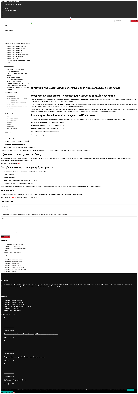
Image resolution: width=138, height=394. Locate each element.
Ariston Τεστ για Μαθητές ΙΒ (11, 263)
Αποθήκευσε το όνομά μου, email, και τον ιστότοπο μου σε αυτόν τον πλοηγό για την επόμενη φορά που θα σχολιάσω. (35, 214)
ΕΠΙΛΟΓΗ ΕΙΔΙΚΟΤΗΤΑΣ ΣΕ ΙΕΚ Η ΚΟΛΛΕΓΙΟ (17, 85)
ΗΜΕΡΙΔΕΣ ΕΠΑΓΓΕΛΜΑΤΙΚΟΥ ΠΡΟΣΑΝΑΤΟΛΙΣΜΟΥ (19, 87)
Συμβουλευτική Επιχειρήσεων (12, 246)
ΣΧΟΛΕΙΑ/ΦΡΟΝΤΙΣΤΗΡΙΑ (13, 128)
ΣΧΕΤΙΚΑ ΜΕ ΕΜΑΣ (8, 30)
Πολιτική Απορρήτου (7, 392)
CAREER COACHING (8, 66)
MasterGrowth (35, 92)
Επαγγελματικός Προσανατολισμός (13, 244)
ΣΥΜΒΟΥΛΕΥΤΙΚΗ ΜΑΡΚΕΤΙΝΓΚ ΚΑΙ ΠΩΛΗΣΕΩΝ (18, 98)
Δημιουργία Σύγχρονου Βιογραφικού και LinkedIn (17, 306)
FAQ (8, 40)
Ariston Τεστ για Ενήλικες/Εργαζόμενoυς (15, 269)
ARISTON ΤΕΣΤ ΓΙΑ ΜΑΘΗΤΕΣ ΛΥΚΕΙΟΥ (16, 48)
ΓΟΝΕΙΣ (8, 116)
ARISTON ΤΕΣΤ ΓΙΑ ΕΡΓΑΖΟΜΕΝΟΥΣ (15, 56)
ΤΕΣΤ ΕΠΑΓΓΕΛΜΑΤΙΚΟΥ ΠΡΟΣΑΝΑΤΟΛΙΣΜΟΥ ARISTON (17, 43)
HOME (5, 25)
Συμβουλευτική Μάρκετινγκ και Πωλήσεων (15, 248)
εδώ (18, 163)
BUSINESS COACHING (12, 96)
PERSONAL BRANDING (12, 100)
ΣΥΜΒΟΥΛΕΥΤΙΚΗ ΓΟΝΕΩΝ (13, 71)
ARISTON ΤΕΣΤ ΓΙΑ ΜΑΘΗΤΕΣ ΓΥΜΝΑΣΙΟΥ (16, 46)
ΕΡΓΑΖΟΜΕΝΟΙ (10, 124)
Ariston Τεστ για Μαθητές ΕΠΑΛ (12, 265)
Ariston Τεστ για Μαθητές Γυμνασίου (14, 259)
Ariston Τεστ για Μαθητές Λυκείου (13, 261)
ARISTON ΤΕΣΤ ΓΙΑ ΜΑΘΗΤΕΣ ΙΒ (14, 50)
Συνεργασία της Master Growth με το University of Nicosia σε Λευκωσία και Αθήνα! (31, 334)
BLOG (8, 38)
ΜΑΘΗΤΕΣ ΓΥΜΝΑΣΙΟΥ (12, 118)
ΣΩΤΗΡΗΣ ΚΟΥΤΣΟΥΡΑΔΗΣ (13, 36)
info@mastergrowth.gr (10, 10)
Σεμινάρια (6, 250)
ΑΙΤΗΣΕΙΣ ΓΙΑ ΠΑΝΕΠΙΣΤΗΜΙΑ (14, 81)
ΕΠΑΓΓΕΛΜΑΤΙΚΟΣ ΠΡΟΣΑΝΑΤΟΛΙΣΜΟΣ (16, 69)
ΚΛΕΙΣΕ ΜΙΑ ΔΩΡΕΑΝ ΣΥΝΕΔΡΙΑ (12, 252)
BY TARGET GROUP (8, 113)
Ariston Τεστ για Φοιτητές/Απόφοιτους (14, 267)
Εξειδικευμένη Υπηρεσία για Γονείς (15, 380)
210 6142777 (7, 8)
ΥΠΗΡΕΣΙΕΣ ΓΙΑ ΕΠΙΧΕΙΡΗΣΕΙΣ (11, 92)
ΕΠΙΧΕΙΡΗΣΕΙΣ (10, 126)
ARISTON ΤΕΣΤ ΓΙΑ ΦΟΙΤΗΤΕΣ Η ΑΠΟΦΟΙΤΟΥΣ (18, 54)
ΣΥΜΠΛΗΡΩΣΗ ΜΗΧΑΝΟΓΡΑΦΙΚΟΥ (15, 79)
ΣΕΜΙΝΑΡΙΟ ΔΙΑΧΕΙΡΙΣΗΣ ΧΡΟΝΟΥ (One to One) (18, 83)
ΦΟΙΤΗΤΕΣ (9, 122)
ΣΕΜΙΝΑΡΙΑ (9, 89)
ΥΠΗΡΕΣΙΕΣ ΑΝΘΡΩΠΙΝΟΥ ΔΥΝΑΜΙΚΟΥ (16, 110)
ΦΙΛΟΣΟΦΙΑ (10, 34)
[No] (14, 392)
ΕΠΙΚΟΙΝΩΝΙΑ (7, 132)
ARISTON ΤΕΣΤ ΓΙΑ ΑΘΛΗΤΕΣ (13, 58)
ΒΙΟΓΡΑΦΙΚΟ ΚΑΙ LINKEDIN (13, 77)
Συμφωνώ (130, 389)
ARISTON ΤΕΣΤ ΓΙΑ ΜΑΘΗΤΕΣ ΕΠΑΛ (15, 52)
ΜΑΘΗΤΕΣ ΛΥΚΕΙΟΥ (11, 120)
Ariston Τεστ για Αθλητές (10, 271)
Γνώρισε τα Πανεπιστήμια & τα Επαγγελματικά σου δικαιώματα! (24, 357)
